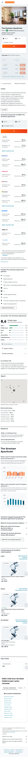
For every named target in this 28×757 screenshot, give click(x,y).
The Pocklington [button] (5, 640)
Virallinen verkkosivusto (7, 34)
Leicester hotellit (18, 752)
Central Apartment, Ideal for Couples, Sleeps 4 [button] (12, 576)
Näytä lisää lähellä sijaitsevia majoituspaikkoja (22, 557)
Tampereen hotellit (8, 715)
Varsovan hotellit (8, 717)
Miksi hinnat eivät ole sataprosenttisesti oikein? (12, 741)
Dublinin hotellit (7, 703)
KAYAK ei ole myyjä (7, 736)
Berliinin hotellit (7, 698)
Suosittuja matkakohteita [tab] (9, 688)
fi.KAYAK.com (6, 749)
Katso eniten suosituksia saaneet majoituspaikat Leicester (21, 621)
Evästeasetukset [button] (4, 261)
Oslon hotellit (7, 711)
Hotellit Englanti (19, 751)
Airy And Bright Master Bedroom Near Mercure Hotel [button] (12, 610)
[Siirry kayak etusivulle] (9, 2)
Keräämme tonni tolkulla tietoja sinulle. (12, 739)
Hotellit (12, 749)
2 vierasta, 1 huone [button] (8, 42)
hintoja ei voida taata (11, 732)
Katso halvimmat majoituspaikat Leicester (21, 589)
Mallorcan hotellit (8, 713)
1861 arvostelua (20, 30)
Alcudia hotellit (7, 700)
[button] (2, 2)
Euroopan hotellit (19, 749)
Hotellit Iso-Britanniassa (9, 751)
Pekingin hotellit (8, 709)
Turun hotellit (7, 705)
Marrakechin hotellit (8, 696)
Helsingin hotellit (8, 707)
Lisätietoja (4, 255)
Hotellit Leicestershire (8, 752)
